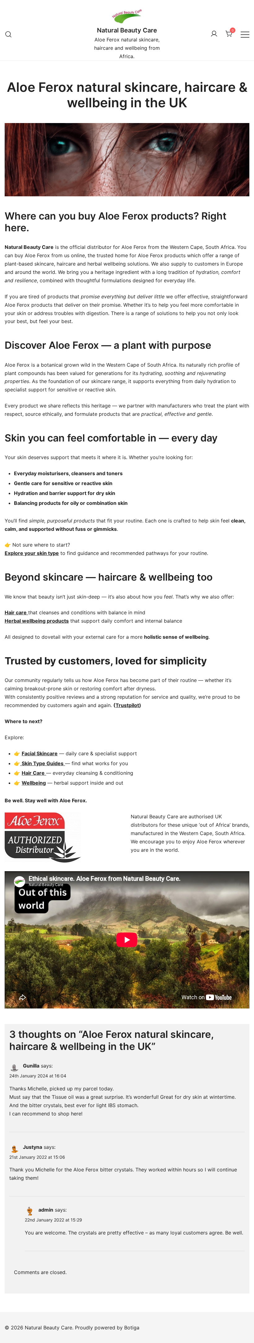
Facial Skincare (40, 753)
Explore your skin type (32, 553)
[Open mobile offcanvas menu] (245, 34)
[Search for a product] (8, 34)
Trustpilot (127, 705)
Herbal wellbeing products (37, 621)
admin (45, 1210)
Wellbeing (34, 783)
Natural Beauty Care (127, 30)
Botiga (131, 1327)
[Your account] (214, 34)
